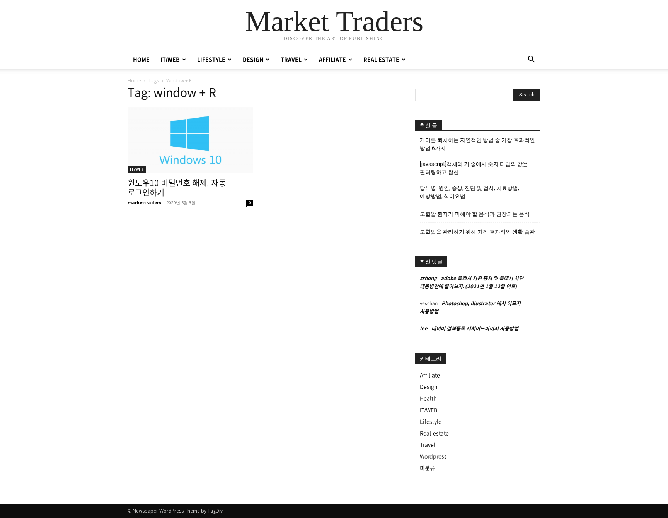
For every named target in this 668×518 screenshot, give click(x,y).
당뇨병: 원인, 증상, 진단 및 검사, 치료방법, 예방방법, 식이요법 (469, 192)
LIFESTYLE (211, 59)
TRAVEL (291, 59)
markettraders (144, 202)
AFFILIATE (332, 59)
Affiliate (430, 375)
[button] (531, 60)
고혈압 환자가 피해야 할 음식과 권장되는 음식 (475, 214)
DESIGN (253, 59)
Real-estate (434, 433)
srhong (428, 278)
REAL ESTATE (381, 59)
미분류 (427, 468)
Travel (427, 445)
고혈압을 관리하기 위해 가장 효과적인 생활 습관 (477, 232)
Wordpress (433, 456)
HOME (141, 59)
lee (424, 328)
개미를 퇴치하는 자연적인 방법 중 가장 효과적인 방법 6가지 (477, 144)
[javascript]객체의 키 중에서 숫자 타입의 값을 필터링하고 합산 (474, 168)
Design (429, 387)
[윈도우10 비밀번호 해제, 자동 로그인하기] (190, 140)
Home (134, 80)
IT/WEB (170, 59)
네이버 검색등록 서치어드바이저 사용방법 (474, 328)
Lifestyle (430, 421)
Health (428, 398)
